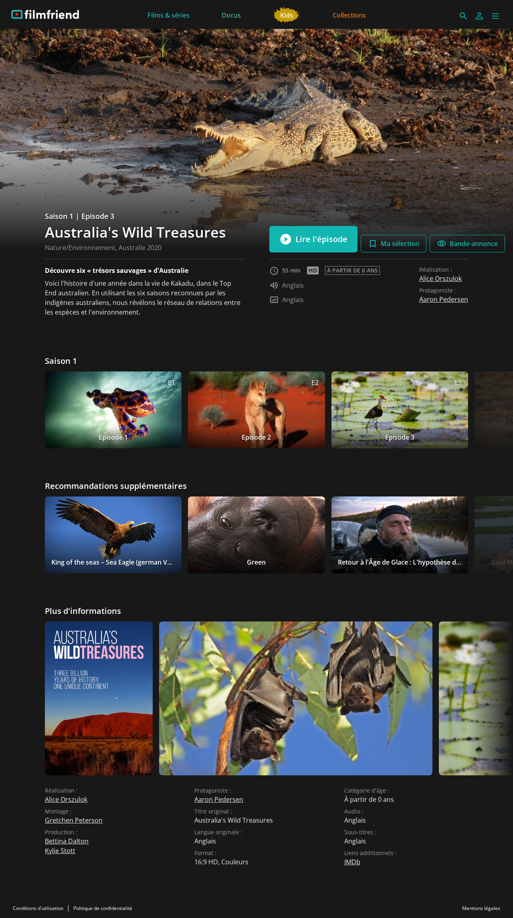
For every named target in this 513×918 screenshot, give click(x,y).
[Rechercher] (463, 16)
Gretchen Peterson (74, 820)
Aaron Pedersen (443, 299)
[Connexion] (479, 16)
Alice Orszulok (440, 278)
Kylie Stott (60, 850)
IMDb (352, 861)
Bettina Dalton (67, 841)
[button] (495, 16)
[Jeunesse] (286, 14)
